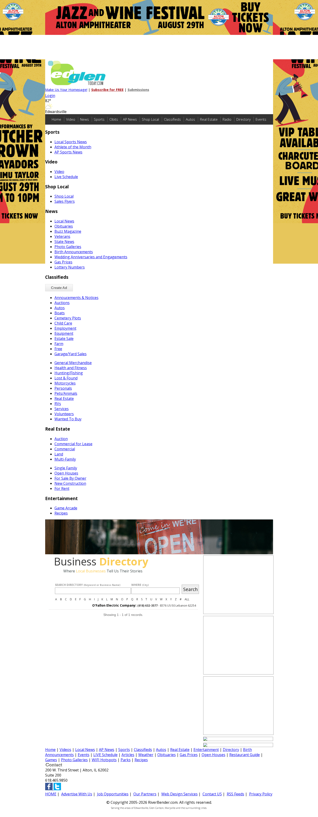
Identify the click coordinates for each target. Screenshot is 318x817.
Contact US (212, 794)
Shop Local (150, 119)
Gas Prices (63, 262)
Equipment (63, 333)
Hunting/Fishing (68, 372)
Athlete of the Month (72, 146)
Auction (61, 438)
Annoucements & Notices (76, 297)
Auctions (62, 302)
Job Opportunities (113, 794)
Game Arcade (65, 508)
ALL (187, 599)
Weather (145, 754)
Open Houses (66, 473)
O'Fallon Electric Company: (114, 605)
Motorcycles (65, 383)
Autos (190, 119)
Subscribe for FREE (107, 89)
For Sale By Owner (70, 478)
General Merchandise (73, 362)
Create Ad (59, 288)
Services (61, 408)
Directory (243, 119)
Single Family (65, 468)
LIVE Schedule (105, 754)
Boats (59, 313)
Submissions (138, 89)
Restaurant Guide (244, 754)
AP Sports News (68, 152)
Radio (227, 119)
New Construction (70, 483)
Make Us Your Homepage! (66, 89)
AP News (130, 119)
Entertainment (206, 749)
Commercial (64, 449)
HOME (50, 794)
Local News (64, 221)
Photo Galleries (67, 246)
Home (56, 119)
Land (58, 454)
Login (50, 95)
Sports (99, 119)
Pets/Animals (65, 393)
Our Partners (144, 794)
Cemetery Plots (67, 318)
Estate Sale (64, 338)
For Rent (61, 488)
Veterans (62, 236)
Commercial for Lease (73, 443)
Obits (113, 119)
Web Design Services (179, 794)
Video (70, 119)
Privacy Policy (260, 794)
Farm (58, 343)
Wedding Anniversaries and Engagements (90, 256)
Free (58, 348)
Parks (126, 759)
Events (261, 119)
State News (64, 241)
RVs (57, 403)
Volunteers (64, 413)
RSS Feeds (235, 794)
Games (51, 759)
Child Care (63, 323)
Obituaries (63, 226)
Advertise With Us (76, 794)
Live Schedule (66, 176)
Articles (128, 754)
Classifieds (172, 119)
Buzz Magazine (67, 231)
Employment (65, 328)
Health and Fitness (70, 367)
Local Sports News (70, 141)
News (84, 119)
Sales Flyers (64, 201)
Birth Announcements (73, 251)
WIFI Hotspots (104, 759)
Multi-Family (65, 459)
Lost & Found (66, 378)
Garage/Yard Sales (70, 353)
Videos (65, 749)
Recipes (61, 513)
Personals (63, 388)
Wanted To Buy (67, 419)
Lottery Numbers (69, 267)
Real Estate (209, 119)
